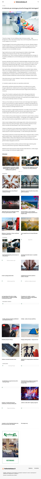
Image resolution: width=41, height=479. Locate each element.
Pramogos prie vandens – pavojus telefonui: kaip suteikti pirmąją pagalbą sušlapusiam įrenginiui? (29, 297)
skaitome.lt (25, 472)
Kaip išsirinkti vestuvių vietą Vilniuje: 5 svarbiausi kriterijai (10, 191)
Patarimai (3, 5)
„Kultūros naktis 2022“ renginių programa (29, 402)
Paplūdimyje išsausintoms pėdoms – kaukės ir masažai (28, 276)
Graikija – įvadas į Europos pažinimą (28, 318)
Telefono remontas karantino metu (9, 359)
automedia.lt (20, 472)
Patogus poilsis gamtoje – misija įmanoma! (29, 339)
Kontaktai (36, 468)
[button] (19, 171)
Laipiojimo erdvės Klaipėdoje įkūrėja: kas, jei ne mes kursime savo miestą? (10, 424)
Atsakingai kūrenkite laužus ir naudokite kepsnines (29, 255)
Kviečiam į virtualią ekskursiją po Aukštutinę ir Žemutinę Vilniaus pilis (9, 403)
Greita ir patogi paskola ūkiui (7, 275)
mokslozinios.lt (5, 473)
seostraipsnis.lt (33, 472)
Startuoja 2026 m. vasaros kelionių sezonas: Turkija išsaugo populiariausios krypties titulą (29, 212)
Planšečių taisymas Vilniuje (7, 339)
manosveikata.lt (15, 472)
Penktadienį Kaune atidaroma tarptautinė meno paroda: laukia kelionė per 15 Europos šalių (29, 381)
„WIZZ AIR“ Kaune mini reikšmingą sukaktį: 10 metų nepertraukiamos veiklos (10, 212)
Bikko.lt (15, 475)
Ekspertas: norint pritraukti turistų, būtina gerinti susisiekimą (29, 191)
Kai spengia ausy (24, 423)
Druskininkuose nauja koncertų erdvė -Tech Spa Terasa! (10, 381)
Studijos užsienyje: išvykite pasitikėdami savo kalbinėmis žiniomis (10, 319)
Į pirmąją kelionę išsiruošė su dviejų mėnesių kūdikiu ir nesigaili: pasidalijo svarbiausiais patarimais (9, 297)
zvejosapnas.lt (11, 473)
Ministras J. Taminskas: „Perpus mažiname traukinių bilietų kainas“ (10, 234)
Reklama (30, 468)
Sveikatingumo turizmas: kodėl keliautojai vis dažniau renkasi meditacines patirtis (11, 168)
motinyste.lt (16, 473)
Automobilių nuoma (10, 475)
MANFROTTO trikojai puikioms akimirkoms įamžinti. (29, 360)
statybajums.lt (9, 472)
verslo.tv (28, 472)
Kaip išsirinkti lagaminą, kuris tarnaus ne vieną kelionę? (30, 168)
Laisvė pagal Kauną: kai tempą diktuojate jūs (29, 234)
